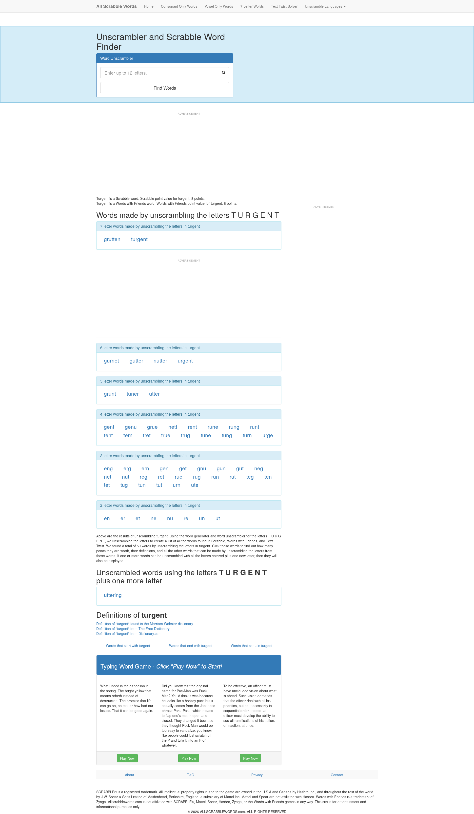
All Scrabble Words (116, 6)
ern (145, 468)
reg (143, 476)
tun (142, 484)
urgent (185, 360)
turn (247, 435)
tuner (133, 393)
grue (152, 426)
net (107, 476)
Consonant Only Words (179, 6)
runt (254, 426)
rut (233, 476)
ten (268, 476)
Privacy (257, 774)
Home (149, 6)
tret (147, 435)
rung (234, 426)
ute (194, 484)
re (186, 518)
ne (154, 518)
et (138, 518)
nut (125, 476)
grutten (112, 239)
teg (250, 476)
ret (161, 476)
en (107, 518)
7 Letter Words (252, 6)
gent (109, 426)
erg (127, 468)
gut (240, 468)
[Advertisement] (186, 153)
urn (176, 484)
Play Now (127, 758)
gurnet (111, 360)
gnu (201, 468)
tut (159, 484)
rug (197, 476)
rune (213, 426)
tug (124, 484)
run (215, 476)
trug (185, 435)
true (165, 435)
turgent (139, 239)
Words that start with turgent (128, 645)
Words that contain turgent (251, 645)
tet (107, 484)
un (202, 518)
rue (178, 476)
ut (218, 518)
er (122, 518)
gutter (136, 360)
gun (221, 468)
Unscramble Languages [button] (324, 6)
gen (164, 468)
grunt (110, 393)
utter (154, 393)
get (183, 468)
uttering (113, 594)
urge (267, 435)
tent (108, 435)
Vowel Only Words (219, 6)
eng (108, 468)
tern (128, 435)
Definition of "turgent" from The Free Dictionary (133, 628)
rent (192, 426)
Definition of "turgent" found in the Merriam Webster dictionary (144, 623)
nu (170, 518)
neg (258, 468)
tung (227, 435)
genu (131, 426)
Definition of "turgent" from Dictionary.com (128, 633)
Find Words (165, 87)
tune (206, 435)
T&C (190, 774)
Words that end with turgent (190, 645)
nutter (160, 360)
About (129, 774)
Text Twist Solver (284, 6)
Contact (337, 774)
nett (172, 426)
